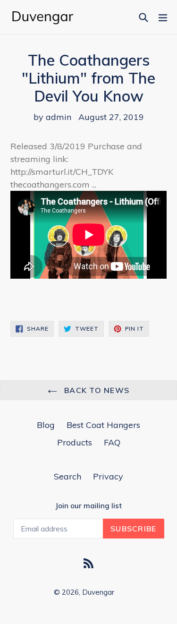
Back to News (96, 390)
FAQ (112, 442)
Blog (46, 424)
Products (74, 442)
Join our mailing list (88, 506)
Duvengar (98, 592)
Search (67, 476)
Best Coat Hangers (103, 424)
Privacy (108, 476)
